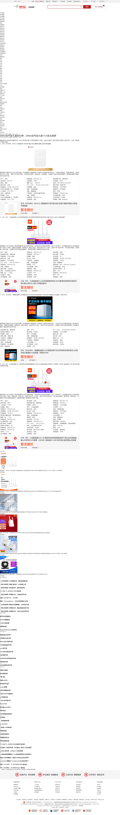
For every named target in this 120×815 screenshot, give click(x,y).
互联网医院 (3, 51)
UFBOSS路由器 (4, 623)
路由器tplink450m (5, 707)
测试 (1, 130)
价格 (17, 769)
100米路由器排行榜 (5, 645)
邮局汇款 (57, 790)
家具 (1, 100)
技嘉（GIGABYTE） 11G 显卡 (9, 598)
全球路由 (2, 717)
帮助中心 (2, 26)
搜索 (87, 7)
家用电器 (2, 87)
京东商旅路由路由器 (6, 714)
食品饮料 (2, 115)
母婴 (1, 110)
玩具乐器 (2, 117)
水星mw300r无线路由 (6, 693)
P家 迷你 (2, 677)
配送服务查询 (37, 788)
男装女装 (2, 38)
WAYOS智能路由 (5, 619)
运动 (1, 75)
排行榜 (14, 769)
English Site (94, 799)
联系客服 (16, 794)
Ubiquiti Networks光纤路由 (8, 630)
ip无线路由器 (4, 697)
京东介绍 (2, 132)
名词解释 (2, 16)
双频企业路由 (4, 670)
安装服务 (2, 14)
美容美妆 (2, 29)
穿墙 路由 (3, 710)
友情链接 (58, 799)
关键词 (28, 769)
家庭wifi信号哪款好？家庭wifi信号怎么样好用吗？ (14, 757)
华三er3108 (3, 704)
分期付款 (57, 788)
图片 (20, 769)
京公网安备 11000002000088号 (33, 802)
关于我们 (18, 799)
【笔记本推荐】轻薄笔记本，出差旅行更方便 (13, 594)
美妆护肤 (2, 109)
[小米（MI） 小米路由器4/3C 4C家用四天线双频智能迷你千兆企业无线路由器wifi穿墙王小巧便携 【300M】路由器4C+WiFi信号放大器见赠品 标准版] (39, 380)
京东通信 (99, 792)
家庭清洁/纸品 (3, 102)
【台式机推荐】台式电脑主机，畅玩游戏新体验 (14, 581)
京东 (26, 7)
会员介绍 (16, 786)
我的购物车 (100, 6)
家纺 (1, 97)
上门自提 (36, 784)
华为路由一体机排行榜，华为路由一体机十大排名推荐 (16, 747)
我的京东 (54, 1)
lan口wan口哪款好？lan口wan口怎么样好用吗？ (14, 761)
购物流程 (16, 784)
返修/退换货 (79, 790)
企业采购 (69, 1)
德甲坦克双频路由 (5, 616)
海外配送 (36, 792)
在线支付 (57, 786)
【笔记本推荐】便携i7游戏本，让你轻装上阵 (13, 584)
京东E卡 (99, 790)
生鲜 (1, 114)
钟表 (1, 122)
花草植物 (2, 50)
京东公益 (87, 799)
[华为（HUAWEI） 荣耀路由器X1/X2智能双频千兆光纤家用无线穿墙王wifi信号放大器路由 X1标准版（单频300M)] (39, 309)
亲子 (1, 66)
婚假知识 (2, 48)
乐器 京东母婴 (3, 83)
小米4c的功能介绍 (5, 700)
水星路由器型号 (4, 734)
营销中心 (47, 799)
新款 (11, 769)
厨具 (1, 88)
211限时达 (37, 786)
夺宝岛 (98, 784)
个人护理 (2, 95)
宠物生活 (2, 90)
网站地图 (33, 769)
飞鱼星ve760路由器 (6, 727)
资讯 (1, 55)
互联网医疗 (3, 53)
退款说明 (78, 788)
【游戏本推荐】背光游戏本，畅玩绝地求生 (12, 587)
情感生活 (2, 45)
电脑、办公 (3, 92)
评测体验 (2, 24)
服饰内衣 (2, 93)
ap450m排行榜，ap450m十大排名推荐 (11, 751)
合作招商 (36, 799)
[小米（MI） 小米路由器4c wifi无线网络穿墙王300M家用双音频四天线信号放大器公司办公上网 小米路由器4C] (39, 231)
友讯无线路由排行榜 (6, 665)
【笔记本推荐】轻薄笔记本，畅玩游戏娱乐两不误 (14, 608)
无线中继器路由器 (5, 690)
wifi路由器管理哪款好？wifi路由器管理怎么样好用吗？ (16, 754)
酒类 (1, 105)
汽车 (1, 77)
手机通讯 (2, 125)
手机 (1, 61)
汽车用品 (2, 112)
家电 (1, 80)
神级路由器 (3, 730)
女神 (1, 72)
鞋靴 (1, 119)
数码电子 (2, 40)
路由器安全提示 (4, 683)
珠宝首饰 (2, 124)
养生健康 (2, 35)
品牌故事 (2, 21)
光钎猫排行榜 (4, 655)
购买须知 (2, 19)
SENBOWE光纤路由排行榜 (8, 658)
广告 (1, 85)
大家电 (15, 792)
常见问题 (2, 18)
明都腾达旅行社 (4, 737)
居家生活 (2, 31)
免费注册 (41, 1)
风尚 (1, 65)
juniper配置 (3, 687)
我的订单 (48, 1)
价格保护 (78, 786)
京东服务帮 (3, 43)
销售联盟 (64, 799)
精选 (1, 58)
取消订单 (78, 792)
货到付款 (57, 784)
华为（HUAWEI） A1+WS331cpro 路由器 (12, 767)
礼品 (1, 107)
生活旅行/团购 (17, 788)
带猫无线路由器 (4, 741)
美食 (1, 70)
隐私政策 (81, 799)
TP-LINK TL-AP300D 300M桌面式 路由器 (12, 744)
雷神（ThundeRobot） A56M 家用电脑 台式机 (14, 601)
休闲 (1, 82)
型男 (1, 73)
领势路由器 (3, 626)
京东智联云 (24, 769)
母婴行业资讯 (3, 129)
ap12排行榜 (3, 648)
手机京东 (77, 1)
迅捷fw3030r (4, 680)
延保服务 (99, 788)
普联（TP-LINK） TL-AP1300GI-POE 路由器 (13, 764)
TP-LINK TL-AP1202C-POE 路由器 (10, 591)
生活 (1, 63)
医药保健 (2, 120)
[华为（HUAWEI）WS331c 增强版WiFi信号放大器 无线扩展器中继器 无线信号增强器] (39, 158)
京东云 (67, 807)
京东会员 (62, 1)
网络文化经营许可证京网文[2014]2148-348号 (66, 804)
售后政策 (78, 784)
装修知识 (2, 33)
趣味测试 (2, 56)
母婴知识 (2, 36)
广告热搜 (7, 769)
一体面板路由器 (4, 720)
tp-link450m (4, 724)
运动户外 (2, 41)
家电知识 (2, 28)
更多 (1, 23)
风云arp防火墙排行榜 (6, 641)
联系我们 (24, 799)
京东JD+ (99, 794)
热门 (1, 60)
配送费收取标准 (38, 790)
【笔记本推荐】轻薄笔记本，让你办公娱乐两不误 (14, 611)
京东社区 (70, 799)
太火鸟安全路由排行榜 (6, 651)
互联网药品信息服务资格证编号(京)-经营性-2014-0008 (67, 802)
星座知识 (2, 46)
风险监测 (76, 799)
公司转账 (57, 792)
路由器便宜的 (4, 673)
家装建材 (2, 103)
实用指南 (2, 13)
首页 (6, 134)
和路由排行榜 (4, 661)
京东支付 (61, 807)
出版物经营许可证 (48, 804)
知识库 (3, 769)
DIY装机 (99, 786)
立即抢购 (2, 472)
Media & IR (101, 799)
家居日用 (2, 98)
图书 (1, 127)
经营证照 (81, 805)
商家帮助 (41, 799)
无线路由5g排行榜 (5, 638)
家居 (1, 78)
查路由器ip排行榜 (5, 635)
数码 (1, 68)
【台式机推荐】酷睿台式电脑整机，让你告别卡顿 (14, 604)
